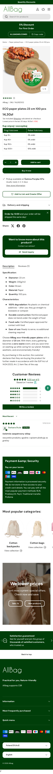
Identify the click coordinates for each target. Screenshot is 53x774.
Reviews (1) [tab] (23, 266)
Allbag (5, 102)
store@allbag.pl (26, 2)
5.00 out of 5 (33, 379)
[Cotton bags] (37, 528)
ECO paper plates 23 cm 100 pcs (38, 42)
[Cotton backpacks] (13, 528)
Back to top (26, 654)
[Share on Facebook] (18, 226)
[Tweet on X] (12, 226)
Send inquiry (28, 252)
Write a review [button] (26, 407)
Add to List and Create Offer (28, 194)
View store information (15, 185)
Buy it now (26, 171)
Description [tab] (8, 266)
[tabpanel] (26, 318)
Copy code (38, 34)
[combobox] (26, 16)
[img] (9, 423)
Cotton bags (37, 543)
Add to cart (35, 162)
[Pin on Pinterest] (24, 226)
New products (34, 603)
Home (5, 42)
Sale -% (15, 603)
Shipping (17, 118)
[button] (15, 388)
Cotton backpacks (13, 544)
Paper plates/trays (16, 42)
